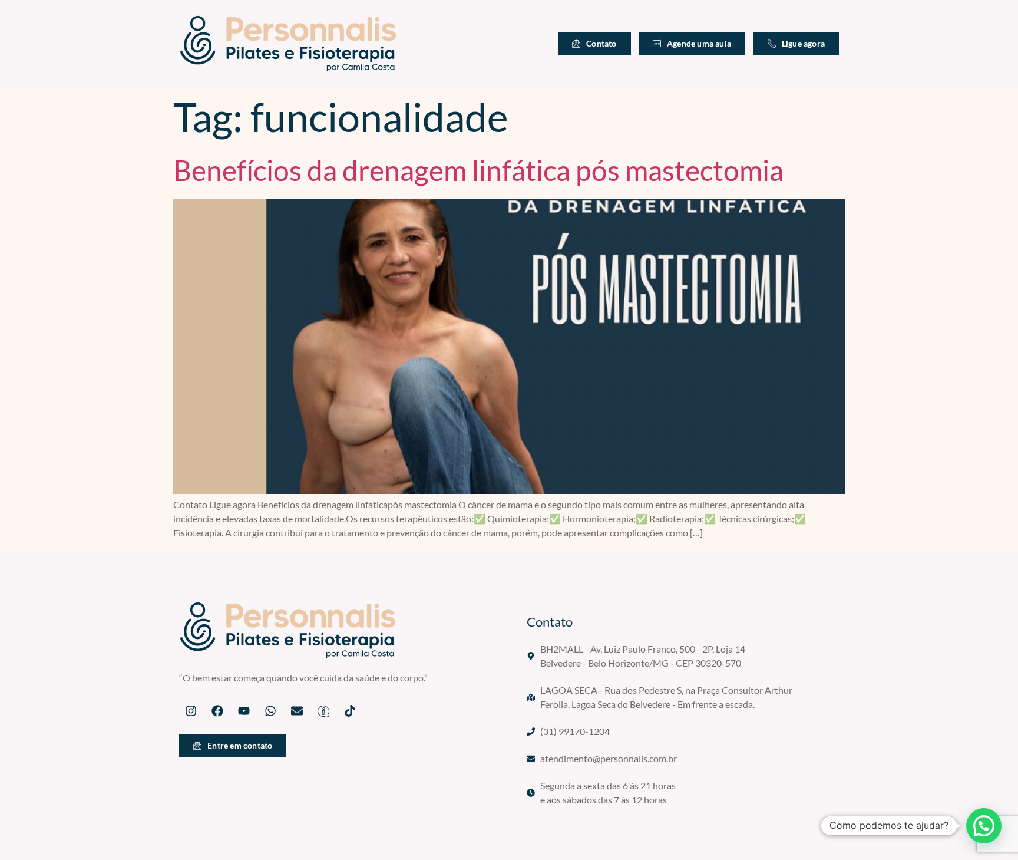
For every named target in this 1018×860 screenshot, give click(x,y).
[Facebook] (217, 711)
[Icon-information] (323, 711)
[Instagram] (191, 711)
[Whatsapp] (270, 711)
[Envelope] (297, 711)
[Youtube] (244, 711)
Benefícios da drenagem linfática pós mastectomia (478, 170)
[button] (984, 825)
